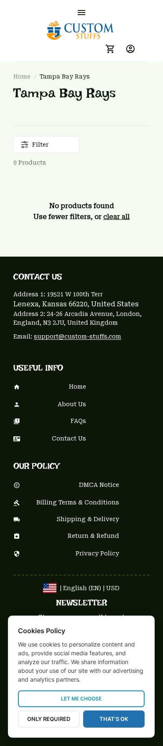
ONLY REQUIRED (48, 718)
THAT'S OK (113, 718)
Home (22, 76)
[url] (77, 336)
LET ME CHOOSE (81, 698)
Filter (40, 144)
